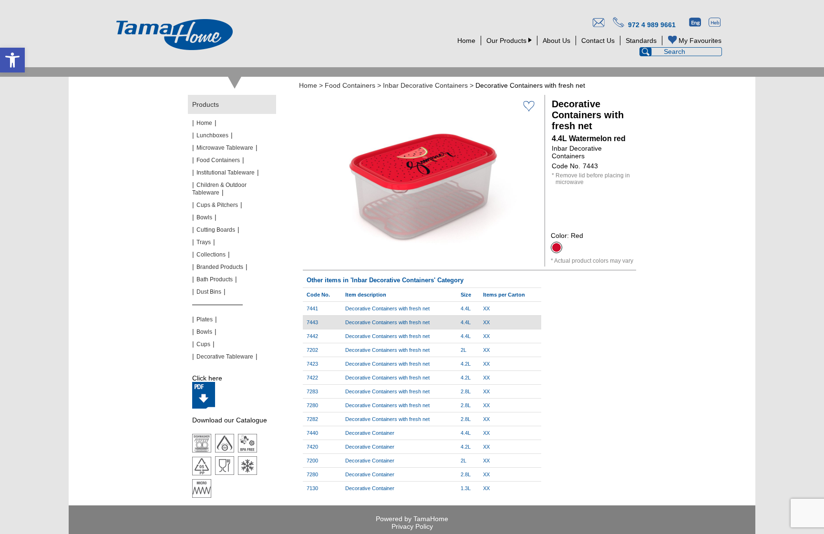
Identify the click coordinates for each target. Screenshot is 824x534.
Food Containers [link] (350, 85)
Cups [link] (203, 344)
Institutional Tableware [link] (225, 172)
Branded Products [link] (219, 267)
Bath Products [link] (214, 279)
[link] (12, 60)
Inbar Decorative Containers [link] (425, 85)
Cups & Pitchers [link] (217, 205)
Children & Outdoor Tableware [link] (219, 189)
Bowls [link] (204, 217)
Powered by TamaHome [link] (412, 519)
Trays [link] (203, 242)
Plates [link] (204, 319)
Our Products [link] (506, 40)
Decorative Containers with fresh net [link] (387, 308)
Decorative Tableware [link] (224, 356)
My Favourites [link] (700, 40)
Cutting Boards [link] (215, 229)
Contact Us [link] (598, 40)
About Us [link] (556, 40)
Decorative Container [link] (369, 433)
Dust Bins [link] (208, 291)
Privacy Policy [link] (412, 526)
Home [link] (466, 40)
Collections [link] (211, 254)
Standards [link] (641, 40)
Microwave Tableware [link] (224, 147)
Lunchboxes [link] (212, 135)
